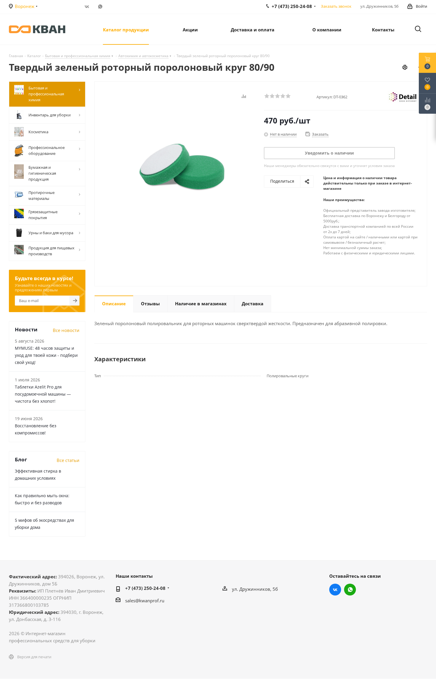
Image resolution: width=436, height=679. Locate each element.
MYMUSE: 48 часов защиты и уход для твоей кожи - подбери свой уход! (46, 355)
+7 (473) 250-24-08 (145, 588)
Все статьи (68, 460)
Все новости (66, 330)
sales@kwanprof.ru (144, 600)
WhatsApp (100, 6)
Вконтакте (86, 6)
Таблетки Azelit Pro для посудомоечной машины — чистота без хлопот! (43, 394)
